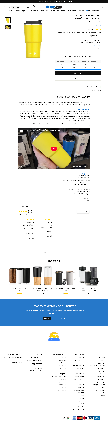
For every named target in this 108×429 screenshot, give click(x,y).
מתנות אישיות (62, 384)
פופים (82, 382)
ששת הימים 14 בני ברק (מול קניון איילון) (27, 6)
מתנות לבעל (62, 363)
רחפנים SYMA (62, 368)
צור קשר (102, 395)
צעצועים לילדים (34, 11)
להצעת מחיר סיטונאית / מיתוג (78, 82)
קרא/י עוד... (97, 45)
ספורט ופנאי (45, 11)
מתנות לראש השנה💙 (92, 11)
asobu (92, 91)
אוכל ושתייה (81, 387)
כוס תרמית (93, 15)
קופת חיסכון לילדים (60, 382)
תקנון (103, 387)
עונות (82, 403)
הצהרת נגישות (101, 376)
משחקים (24, 11)
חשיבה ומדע (62, 360)
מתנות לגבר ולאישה (79, 390)
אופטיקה (81, 398)
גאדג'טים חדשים (79, 360)
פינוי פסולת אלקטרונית (99, 385)
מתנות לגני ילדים (61, 366)
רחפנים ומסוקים (80, 406)
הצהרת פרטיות (101, 382)
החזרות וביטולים (100, 368)
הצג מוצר (19, 277)
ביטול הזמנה (101, 371)
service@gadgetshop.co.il (34, 360)
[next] (98, 280)
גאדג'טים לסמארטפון (78, 366)
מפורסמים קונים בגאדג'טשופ (97, 366)
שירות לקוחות (101, 357)
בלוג (104, 393)
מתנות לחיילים (62, 387)
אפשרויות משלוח (100, 363)
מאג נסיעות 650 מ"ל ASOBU (27, 228)
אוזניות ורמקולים (79, 371)
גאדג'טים (81, 11)
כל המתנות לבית (80, 374)
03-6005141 (15, 7)
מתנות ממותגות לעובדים (98, 390)
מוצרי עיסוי (81, 393)
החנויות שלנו (101, 360)
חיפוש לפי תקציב (61, 390)
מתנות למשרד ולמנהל (78, 376)
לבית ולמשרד (72, 11)
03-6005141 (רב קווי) (36, 357)
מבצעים (11, 11)
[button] (30, 238)
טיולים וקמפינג (80, 401)
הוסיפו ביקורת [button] (81, 211)
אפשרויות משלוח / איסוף (78, 78)
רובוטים (63, 379)
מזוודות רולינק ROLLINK (59, 376)
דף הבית (99, 15)
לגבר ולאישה (55, 11)
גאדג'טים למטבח (79, 384)
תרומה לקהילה (101, 374)
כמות (99, 48)
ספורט (82, 395)
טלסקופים (63, 374)
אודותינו (103, 355)
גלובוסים (63, 371)
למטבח (63, 11)
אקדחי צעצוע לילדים (78, 409)
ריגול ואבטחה (80, 368)
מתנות (18, 11)
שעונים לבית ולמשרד (78, 379)
